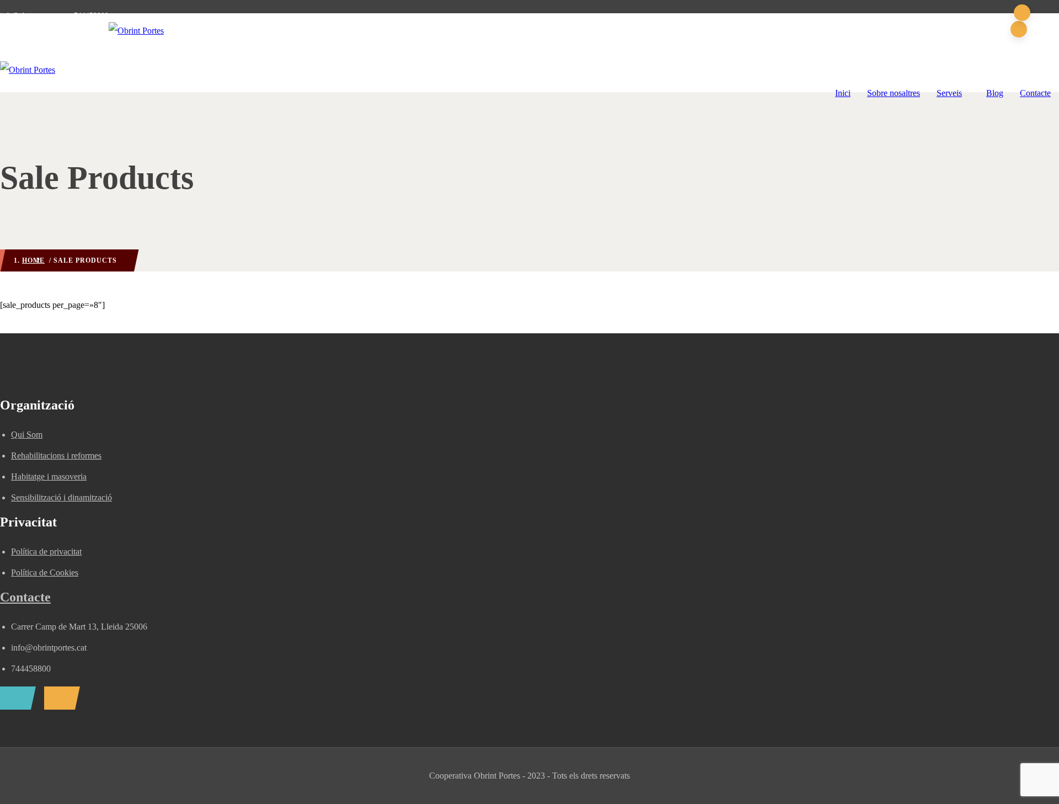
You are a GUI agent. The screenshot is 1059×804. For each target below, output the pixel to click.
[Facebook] (15, 698)
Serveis (949, 93)
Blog (994, 93)
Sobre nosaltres (893, 93)
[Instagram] (59, 698)
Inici (843, 93)
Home (33, 260)
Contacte (1035, 93)
